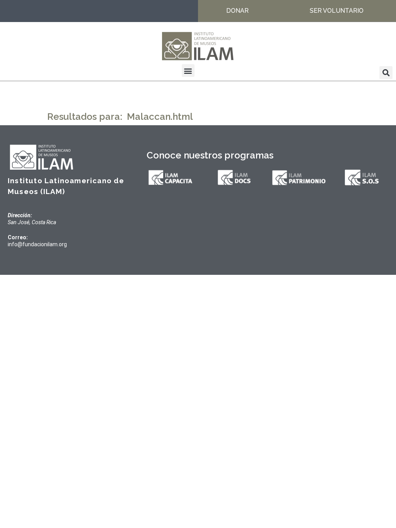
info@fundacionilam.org (37, 244)
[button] (188, 70)
